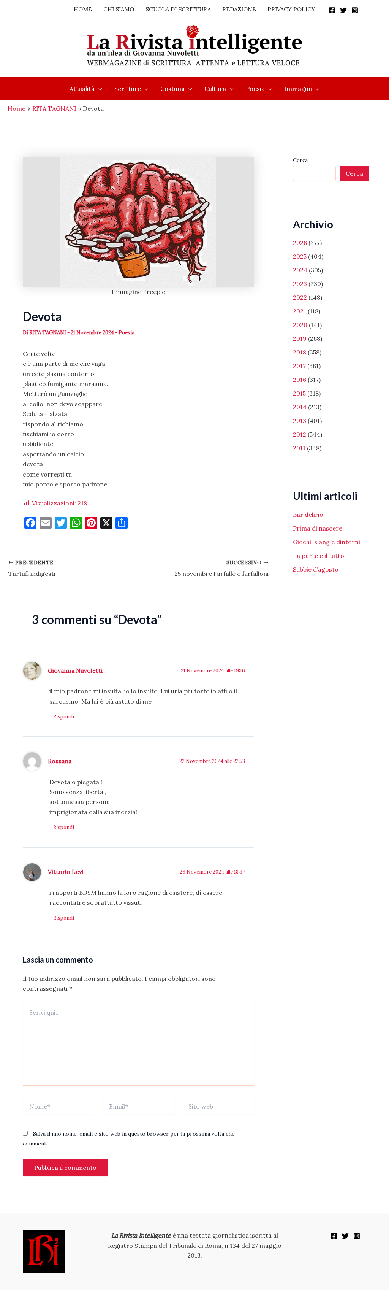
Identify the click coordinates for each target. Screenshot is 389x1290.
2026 (300, 242)
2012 (299, 434)
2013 (299, 420)
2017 (299, 366)
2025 (300, 256)
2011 (299, 448)
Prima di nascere (317, 528)
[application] (98, 88)
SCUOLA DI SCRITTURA (178, 9)
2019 (300, 338)
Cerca (300, 160)
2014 (300, 407)
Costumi (172, 88)
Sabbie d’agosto (315, 569)
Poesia (255, 88)
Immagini (298, 88)
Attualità (82, 88)
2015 (299, 393)
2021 (299, 311)
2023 (300, 284)
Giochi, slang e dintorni (326, 542)
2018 (299, 352)
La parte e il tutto (318, 555)
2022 (300, 297)
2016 (299, 379)
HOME (83, 9)
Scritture (127, 88)
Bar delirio (308, 514)
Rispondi (63, 716)
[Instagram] (354, 10)
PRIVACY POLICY (291, 9)
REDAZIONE (239, 9)
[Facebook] (332, 10)
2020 (300, 325)
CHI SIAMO (118, 9)
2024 (300, 270)
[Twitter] (343, 10)
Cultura (215, 88)
